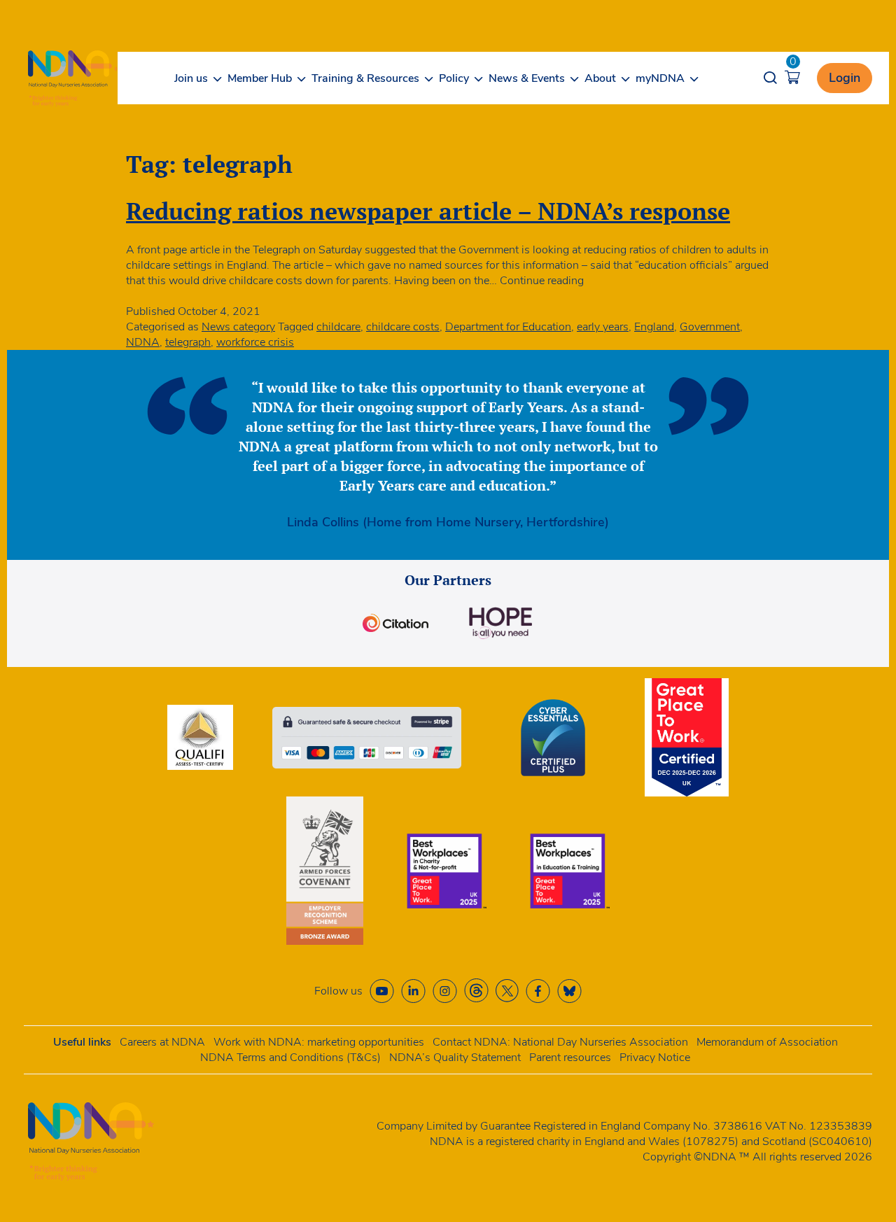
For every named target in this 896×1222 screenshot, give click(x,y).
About (600, 78)
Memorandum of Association (767, 1042)
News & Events (527, 78)
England (654, 327)
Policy (454, 78)
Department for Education (508, 327)
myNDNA (660, 78)
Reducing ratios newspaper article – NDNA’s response (428, 211)
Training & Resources (365, 78)
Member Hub (259, 78)
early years (603, 327)
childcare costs (403, 327)
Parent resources (570, 1057)
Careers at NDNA (162, 1042)
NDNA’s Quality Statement (455, 1057)
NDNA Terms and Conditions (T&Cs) (290, 1057)
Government (710, 327)
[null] (476, 990)
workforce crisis (255, 342)
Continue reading (542, 280)
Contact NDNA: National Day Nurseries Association (560, 1042)
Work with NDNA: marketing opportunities (319, 1042)
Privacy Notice (655, 1057)
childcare (338, 327)
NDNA (143, 342)
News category (238, 327)
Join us (191, 78)
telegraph (188, 342)
